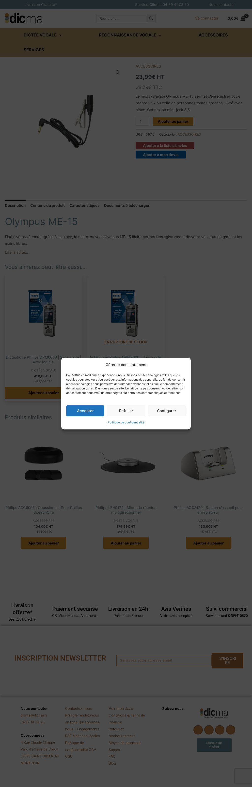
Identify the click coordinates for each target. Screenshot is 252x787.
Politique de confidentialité (126, 422)
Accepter (85, 410)
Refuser (126, 410)
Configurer (166, 410)
